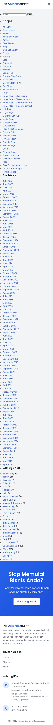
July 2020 (7, 415)
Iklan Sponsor (9, 529)
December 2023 (10, 279)
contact (6, 69)
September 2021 (11, 368)
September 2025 (11, 213)
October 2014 (9, 444)
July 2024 (7, 256)
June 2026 (8, 184)
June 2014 (8, 457)
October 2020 (9, 405)
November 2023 (10, 283)
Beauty (6, 476)
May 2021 (7, 382)
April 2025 (8, 230)
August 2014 (9, 451)
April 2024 (8, 266)
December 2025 (10, 204)
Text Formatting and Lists (15, 165)
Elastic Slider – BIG (12, 83)
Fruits (5, 516)
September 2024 (11, 250)
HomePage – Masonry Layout (17, 102)
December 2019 (10, 431)
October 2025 (9, 210)
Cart (5, 59)
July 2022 (7, 335)
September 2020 (11, 408)
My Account (9, 125)
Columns (7, 66)
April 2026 (8, 190)
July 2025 (7, 220)
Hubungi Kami (27, 601)
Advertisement (10, 30)
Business (7, 480)
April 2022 (8, 345)
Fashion (6, 490)
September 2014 (11, 448)
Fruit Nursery (9, 513)
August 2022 (9, 332)
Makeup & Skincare (12, 503)
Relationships (9, 506)
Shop (5, 148)
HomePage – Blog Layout (15, 96)
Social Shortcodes (11, 155)
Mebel (6, 536)
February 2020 (10, 424)
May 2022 (7, 342)
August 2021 (9, 372)
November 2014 (10, 441)
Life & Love (8, 499)
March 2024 (9, 270)
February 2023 (10, 312)
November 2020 (11, 401)
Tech (5, 539)
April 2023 (8, 306)
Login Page (8, 112)
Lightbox (7, 109)
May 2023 (7, 302)
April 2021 (7, 385)
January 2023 (9, 316)
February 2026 (10, 197)
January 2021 (9, 395)
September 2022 (11, 329)
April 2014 (8, 464)
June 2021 (8, 378)
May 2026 (7, 187)
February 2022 (10, 352)
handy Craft (8, 519)
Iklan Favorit (9, 526)
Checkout (7, 63)
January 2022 (9, 355)
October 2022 (9, 326)
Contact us (8, 73)
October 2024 (9, 246)
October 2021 (9, 365)
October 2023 (9, 286)
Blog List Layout (10, 50)
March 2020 (9, 421)
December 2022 (10, 319)
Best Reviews (9, 43)
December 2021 (10, 359)
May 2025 (7, 227)
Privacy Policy (9, 132)
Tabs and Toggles (11, 158)
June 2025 (8, 223)
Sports (6, 556)
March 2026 (9, 194)
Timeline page (9, 171)
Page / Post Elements (13, 129)
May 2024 (7, 263)
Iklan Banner (9, 523)
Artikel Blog (8, 473)
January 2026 (9, 200)
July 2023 (7, 296)
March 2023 (8, 309)
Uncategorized (10, 546)
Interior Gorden (10, 532)
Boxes (6, 53)
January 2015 (9, 434)
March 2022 (8, 349)
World (5, 549)
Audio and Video (11, 36)
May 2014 (7, 461)
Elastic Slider (9, 79)
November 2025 (10, 207)
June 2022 (8, 339)
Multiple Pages (10, 122)
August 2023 (9, 293)
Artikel (6, 33)
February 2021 (10, 392)
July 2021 (7, 375)
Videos (6, 559)
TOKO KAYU (9, 542)
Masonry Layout (11, 115)
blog (5, 46)
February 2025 (10, 233)
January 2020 (9, 428)
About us (7, 26)
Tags (5, 162)
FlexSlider (7, 86)
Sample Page (9, 142)
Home (5, 92)
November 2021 (10, 362)
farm (5, 486)
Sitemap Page (9, 152)
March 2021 (8, 388)
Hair (5, 493)
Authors (7, 40)
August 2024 (9, 253)
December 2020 (10, 398)
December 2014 (10, 438)
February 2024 (10, 273)
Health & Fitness (10, 496)
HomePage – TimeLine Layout (17, 106)
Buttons (6, 56)
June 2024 (8, 260)
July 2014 (7, 454)
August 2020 (9, 411)
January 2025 (9, 237)
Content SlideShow (12, 76)
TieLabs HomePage (12, 168)
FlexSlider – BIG (10, 89)
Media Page (8, 119)
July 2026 (7, 181)
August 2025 (9, 217)
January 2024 (9, 276)
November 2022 (10, 322)
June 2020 (8, 418)
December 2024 (10, 240)
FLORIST (7, 509)
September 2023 (11, 289)
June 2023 (8, 299)
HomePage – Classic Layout (16, 99)
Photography (9, 552)
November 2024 (11, 243)
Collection (7, 483)
